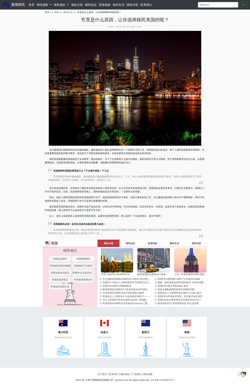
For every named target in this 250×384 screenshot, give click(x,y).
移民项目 (70, 250)
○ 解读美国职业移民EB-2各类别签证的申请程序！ (126, 289)
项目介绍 (77, 5)
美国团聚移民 (83, 258)
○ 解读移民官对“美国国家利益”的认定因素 (177, 303)
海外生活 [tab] (174, 243)
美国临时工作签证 (83, 265)
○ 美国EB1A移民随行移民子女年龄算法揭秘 (177, 278)
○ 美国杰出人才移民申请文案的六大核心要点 (178, 292)
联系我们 (146, 5)
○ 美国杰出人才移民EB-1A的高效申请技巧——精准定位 (129, 296)
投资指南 (104, 5)
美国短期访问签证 (60, 272)
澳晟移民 (18, 4)
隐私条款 (125, 374)
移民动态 (90, 5)
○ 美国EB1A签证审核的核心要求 (172, 285)
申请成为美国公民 (60, 286)
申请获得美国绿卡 (83, 279)
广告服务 (136, 374)
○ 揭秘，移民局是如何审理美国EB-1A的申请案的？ (181, 282)
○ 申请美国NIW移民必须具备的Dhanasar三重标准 (126, 303)
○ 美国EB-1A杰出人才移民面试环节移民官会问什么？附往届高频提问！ (137, 282)
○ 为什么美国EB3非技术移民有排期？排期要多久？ (126, 299)
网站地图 (147, 374)
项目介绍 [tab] (108, 243)
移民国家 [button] (43, 5)
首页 (32, 5)
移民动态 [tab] (130, 243)
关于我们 (102, 374)
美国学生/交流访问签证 (84, 272)
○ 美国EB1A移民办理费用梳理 (115, 285)
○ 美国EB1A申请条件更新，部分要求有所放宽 (178, 296)
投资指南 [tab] (152, 243)
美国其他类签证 (60, 279)
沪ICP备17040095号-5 (162, 379)
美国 (56, 12)
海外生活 (118, 5)
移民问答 (132, 5)
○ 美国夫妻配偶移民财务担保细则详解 (175, 289)
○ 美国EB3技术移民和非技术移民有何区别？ (178, 299)
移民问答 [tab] (196, 243)
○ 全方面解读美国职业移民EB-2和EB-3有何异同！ (126, 278)
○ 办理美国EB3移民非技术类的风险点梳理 (122, 292)
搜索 (243, 4)
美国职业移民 (60, 258)
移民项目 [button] (60, 5)
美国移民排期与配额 (60, 265)
